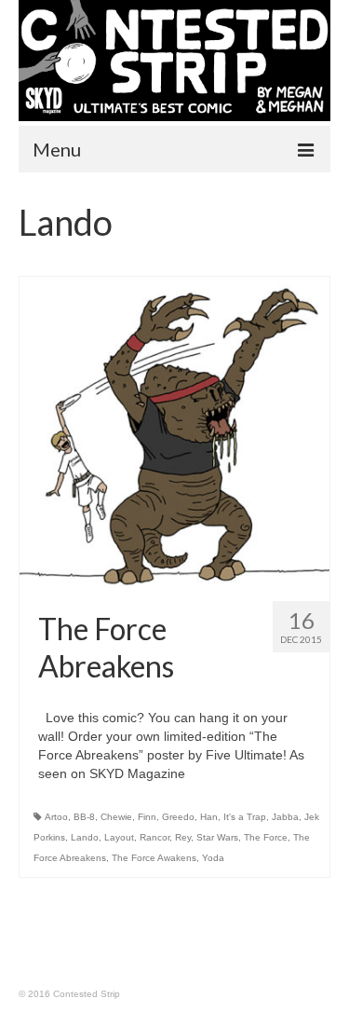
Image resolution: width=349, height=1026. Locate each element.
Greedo (178, 817)
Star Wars (217, 837)
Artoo (56, 817)
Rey (183, 837)
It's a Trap (244, 817)
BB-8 (84, 817)
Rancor (154, 837)
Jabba (285, 817)
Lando (85, 837)
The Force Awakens (154, 858)
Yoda (213, 858)
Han (209, 817)
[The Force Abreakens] (174, 432)
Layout (119, 837)
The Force (266, 837)
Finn (147, 817)
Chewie (116, 817)
